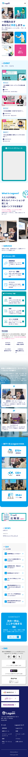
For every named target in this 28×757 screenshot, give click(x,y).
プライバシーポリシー (14, 751)
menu (25, 3)
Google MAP (4, 720)
